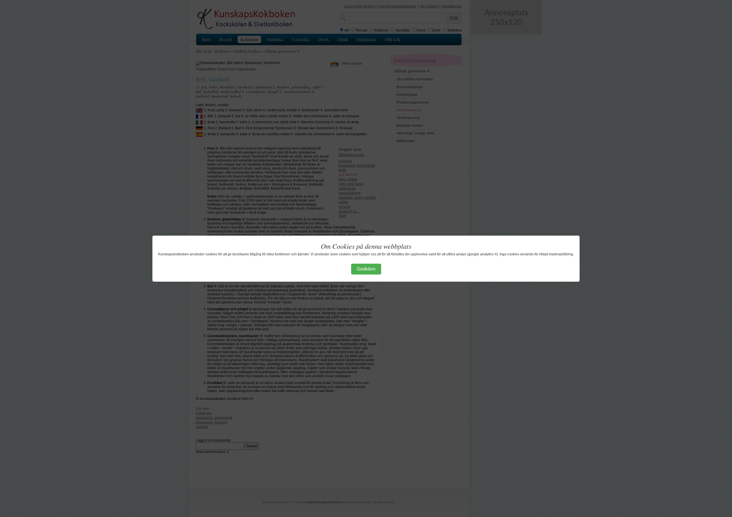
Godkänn (366, 269)
